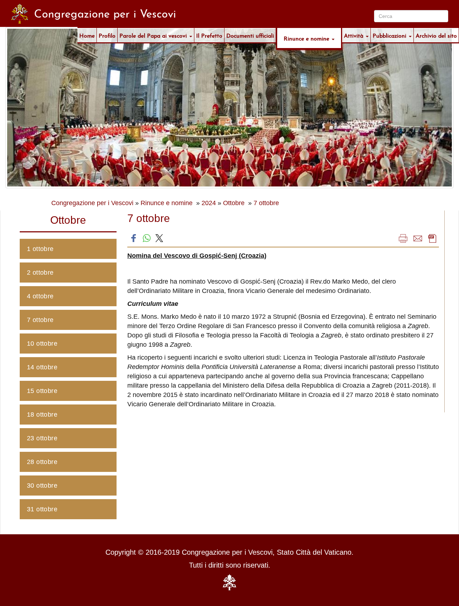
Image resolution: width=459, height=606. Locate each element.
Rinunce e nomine (307, 38)
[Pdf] (432, 238)
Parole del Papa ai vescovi (154, 35)
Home (87, 35)
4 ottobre (40, 296)
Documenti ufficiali (250, 35)
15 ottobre (42, 390)
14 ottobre (42, 367)
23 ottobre (42, 438)
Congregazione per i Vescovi (92, 203)
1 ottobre (40, 248)
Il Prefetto (209, 35)
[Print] (403, 238)
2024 (209, 203)
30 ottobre (42, 485)
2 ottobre (40, 272)
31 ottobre (42, 509)
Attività (354, 35)
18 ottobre (42, 414)
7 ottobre (266, 203)
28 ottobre (42, 461)
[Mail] (417, 238)
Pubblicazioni (390, 35)
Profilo (107, 35)
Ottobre (234, 203)
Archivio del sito (436, 35)
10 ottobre (42, 343)
